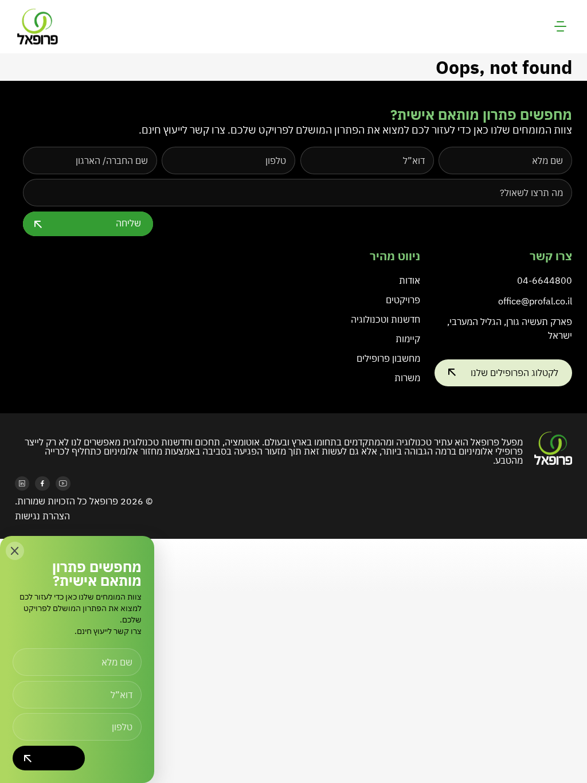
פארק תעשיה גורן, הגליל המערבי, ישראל (509, 328)
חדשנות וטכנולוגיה (385, 319)
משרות (407, 377)
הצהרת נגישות (42, 515)
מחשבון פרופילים (388, 358)
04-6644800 (544, 280)
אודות (409, 280)
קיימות (408, 338)
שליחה (128, 223)
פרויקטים (403, 300)
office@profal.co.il (535, 301)
